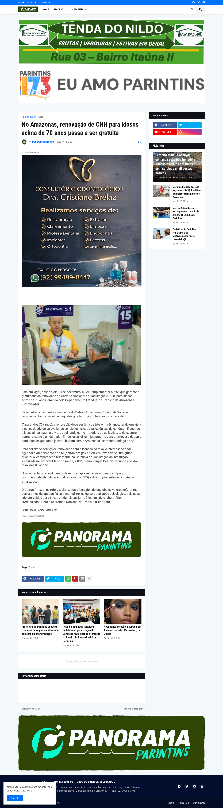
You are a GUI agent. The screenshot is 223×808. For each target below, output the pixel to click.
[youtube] (203, 2)
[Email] (82, 579)
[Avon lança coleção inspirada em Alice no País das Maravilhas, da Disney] (122, 611)
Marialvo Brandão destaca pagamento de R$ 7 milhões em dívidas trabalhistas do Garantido (186, 192)
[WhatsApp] (68, 579)
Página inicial (29, 117)
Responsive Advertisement (81, 661)
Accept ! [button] (14, 798)
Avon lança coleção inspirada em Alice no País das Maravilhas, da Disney (122, 630)
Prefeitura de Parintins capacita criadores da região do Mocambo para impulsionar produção (40, 630)
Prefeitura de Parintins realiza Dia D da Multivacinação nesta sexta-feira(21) (184, 234)
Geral (41, 117)
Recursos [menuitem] (59, 9)
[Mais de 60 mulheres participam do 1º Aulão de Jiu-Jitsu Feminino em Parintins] (161, 212)
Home (21, 2)
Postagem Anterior (30, 708)
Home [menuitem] (46, 9)
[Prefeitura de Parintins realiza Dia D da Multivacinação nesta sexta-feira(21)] (161, 233)
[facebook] (193, 2)
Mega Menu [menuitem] (78, 9)
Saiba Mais (26, 790)
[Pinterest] (75, 579)
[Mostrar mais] (89, 579)
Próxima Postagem (132, 708)
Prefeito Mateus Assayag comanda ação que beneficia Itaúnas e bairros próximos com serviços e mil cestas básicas (175, 164)
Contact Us (45, 2)
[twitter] (198, 2)
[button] (192, 9)
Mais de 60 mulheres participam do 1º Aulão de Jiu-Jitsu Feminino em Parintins (185, 213)
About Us (31, 2)
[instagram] (190, 132)
